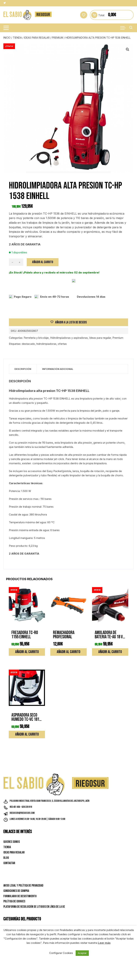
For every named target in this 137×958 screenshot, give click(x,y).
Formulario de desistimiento (20, 896)
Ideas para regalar (37, 37)
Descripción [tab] (22, 369)
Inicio (7, 37)
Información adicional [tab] (57, 369)
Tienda (17, 37)
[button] (127, 49)
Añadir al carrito (42, 262)
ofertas (62, 343)
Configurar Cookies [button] (61, 953)
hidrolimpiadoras (46, 343)
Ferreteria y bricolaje (36, 337)
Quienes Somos (11, 842)
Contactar (9, 863)
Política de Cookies (14, 901)
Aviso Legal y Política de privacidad (23, 885)
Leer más (104, 942)
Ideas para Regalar (14, 852)
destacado (28, 343)
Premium (57, 37)
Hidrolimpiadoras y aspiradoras (69, 337)
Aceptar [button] (82, 953)
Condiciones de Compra (16, 891)
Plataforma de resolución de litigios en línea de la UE (34, 907)
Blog (6, 858)
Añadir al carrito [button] (27, 652)
